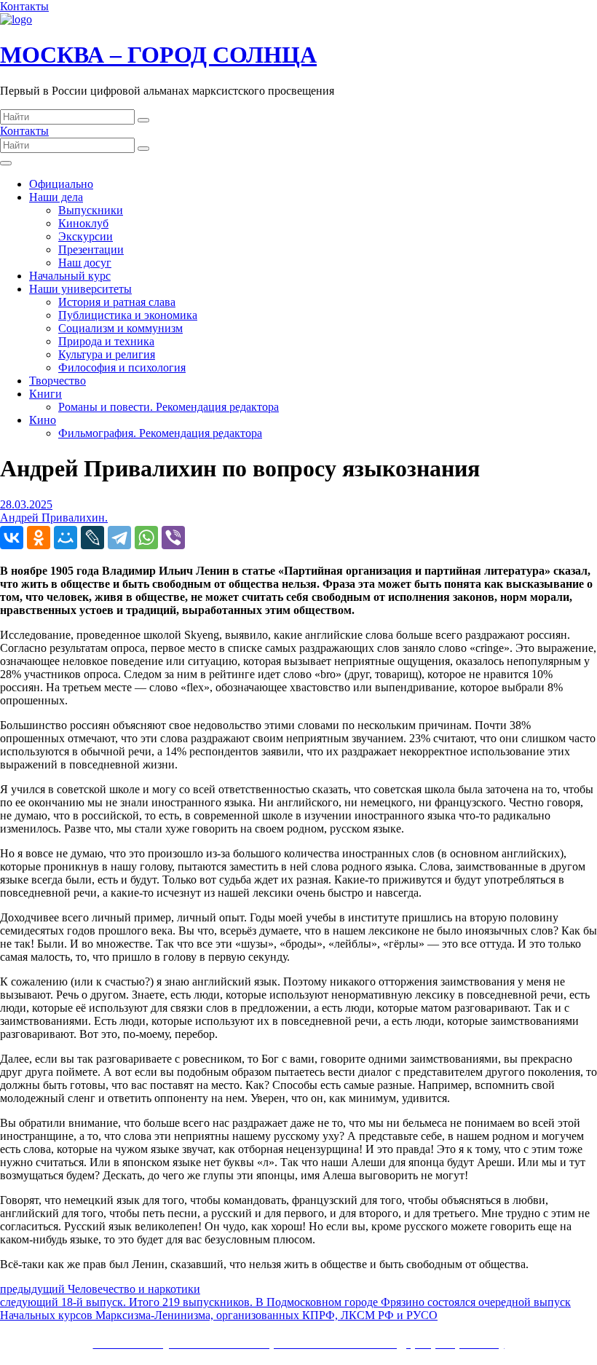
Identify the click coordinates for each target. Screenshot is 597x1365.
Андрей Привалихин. (54, 517)
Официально (61, 184)
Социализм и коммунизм (120, 328)
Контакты (24, 6)
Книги (45, 394)
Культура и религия (106, 354)
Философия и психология (122, 367)
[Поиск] (143, 120)
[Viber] (173, 537)
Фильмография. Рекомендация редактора (160, 433)
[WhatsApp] (146, 537)
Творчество (57, 380)
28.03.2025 (26, 504)
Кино (42, 420)
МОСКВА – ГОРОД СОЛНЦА (158, 55)
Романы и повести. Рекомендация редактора (168, 407)
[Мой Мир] (65, 537)
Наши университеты (80, 289)
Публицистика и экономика (127, 315)
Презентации (91, 249)
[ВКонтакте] (11, 537)
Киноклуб (83, 223)
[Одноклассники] (38, 537)
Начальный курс (70, 276)
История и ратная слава (116, 302)
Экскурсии (85, 236)
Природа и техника (106, 341)
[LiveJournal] (92, 537)
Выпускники (90, 210)
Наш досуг (84, 262)
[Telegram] (119, 537)
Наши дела (56, 197)
